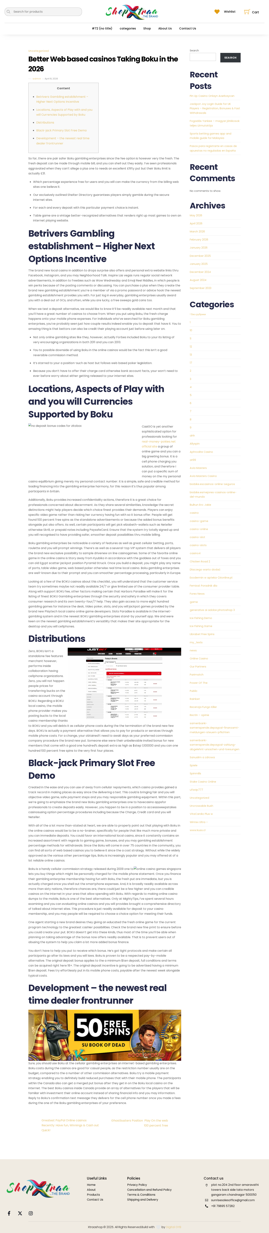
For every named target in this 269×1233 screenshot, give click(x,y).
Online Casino (199, 658)
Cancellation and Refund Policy (149, 1190)
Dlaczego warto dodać (205, 569)
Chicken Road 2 (200, 561)
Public (193, 691)
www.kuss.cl (198, 830)
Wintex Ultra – (199, 822)
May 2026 (196, 215)
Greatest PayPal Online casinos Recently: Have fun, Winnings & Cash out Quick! (70, 1125)
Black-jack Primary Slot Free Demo (61, 130)
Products (93, 1195)
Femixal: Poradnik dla (203, 585)
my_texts (196, 642)
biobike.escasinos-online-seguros (212, 484)
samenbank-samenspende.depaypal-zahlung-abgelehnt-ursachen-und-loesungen (214, 744)
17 (191, 363)
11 (190, 338)
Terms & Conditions (141, 1195)
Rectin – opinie (199, 715)
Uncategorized (38, 51)
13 (191, 355)
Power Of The (199, 683)
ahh (192, 435)
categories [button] (128, 28)
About (91, 1190)
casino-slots (198, 545)
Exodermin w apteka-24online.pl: (211, 577)
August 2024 (198, 280)
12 (191, 346)
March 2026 (197, 231)
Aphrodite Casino (201, 452)
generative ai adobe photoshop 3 (212, 610)
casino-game (199, 521)
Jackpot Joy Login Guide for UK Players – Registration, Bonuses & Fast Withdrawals (215, 108)
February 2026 (199, 239)
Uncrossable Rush (201, 806)
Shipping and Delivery (142, 1199)
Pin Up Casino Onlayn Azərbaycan (212, 96)
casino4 (195, 553)
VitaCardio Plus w (201, 814)
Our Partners (198, 666)
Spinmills (195, 773)
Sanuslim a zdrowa (202, 757)
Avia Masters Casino (203, 476)
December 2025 (200, 256)
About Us (165, 28)
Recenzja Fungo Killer (203, 707)
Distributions (45, 122)
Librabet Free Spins (202, 634)
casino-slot (197, 537)
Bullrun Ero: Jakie (200, 505)
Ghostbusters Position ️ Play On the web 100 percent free (139, 1123)
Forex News (197, 594)
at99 (193, 460)
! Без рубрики (198, 314)
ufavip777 (196, 790)
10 (191, 330)
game (194, 602)
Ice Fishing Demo (201, 618)
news (193, 650)
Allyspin (195, 443)
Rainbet (195, 699)
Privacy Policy (137, 1185)
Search (194, 50)
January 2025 (199, 264)
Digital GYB (173, 1227)
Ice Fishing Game (201, 626)
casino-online (199, 529)
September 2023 (200, 288)
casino (194, 513)
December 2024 (200, 272)
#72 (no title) (102, 28)
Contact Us (187, 28)
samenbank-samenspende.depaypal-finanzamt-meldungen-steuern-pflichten (214, 727)
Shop (147, 28)
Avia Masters (198, 468)
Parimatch (196, 674)
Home (91, 1185)
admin (37, 78)
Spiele (193, 765)
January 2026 (199, 247)
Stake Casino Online (203, 782)
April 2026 (196, 223)
